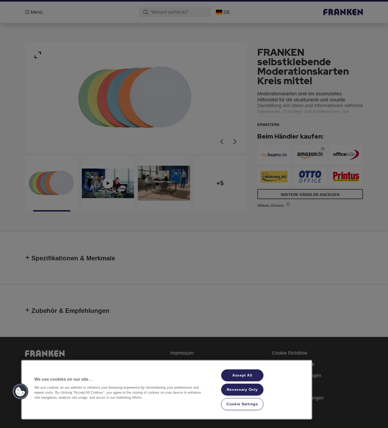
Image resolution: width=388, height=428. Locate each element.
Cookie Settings (242, 404)
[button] (20, 391)
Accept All (242, 375)
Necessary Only (242, 389)
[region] (166, 390)
